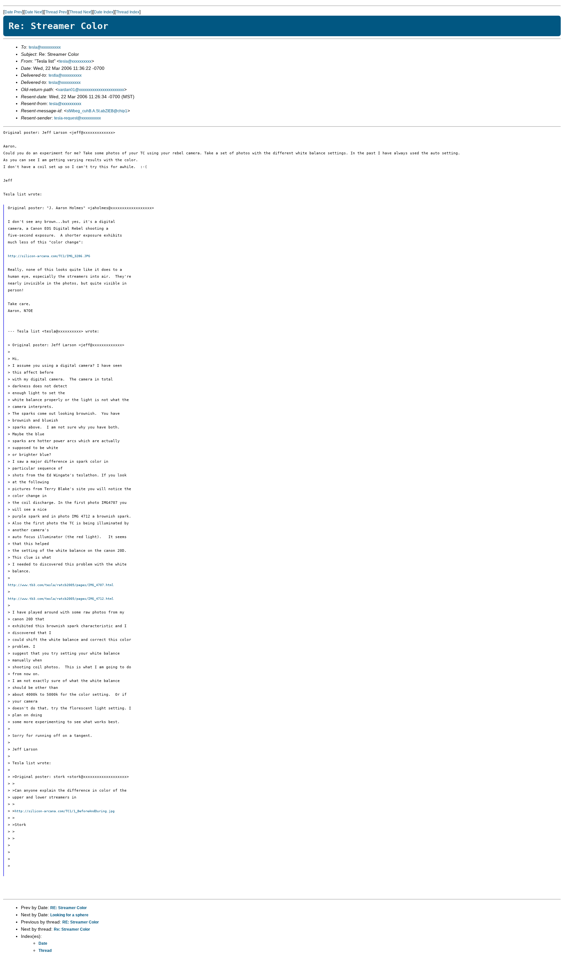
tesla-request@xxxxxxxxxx (77, 118)
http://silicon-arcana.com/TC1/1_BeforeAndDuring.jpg (65, 811)
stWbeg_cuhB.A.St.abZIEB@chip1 (97, 111)
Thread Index (127, 12)
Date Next (33, 12)
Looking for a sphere (69, 915)
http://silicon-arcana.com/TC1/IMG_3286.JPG (49, 256)
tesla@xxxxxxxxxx (45, 47)
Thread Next (80, 12)
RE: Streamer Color (68, 908)
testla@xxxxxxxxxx (65, 75)
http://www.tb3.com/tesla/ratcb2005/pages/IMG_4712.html (61, 598)
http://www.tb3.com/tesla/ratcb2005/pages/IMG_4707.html (61, 585)
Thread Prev (56, 12)
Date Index (103, 12)
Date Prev (13, 12)
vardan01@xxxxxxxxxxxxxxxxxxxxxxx (91, 89)
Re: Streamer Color (72, 929)
